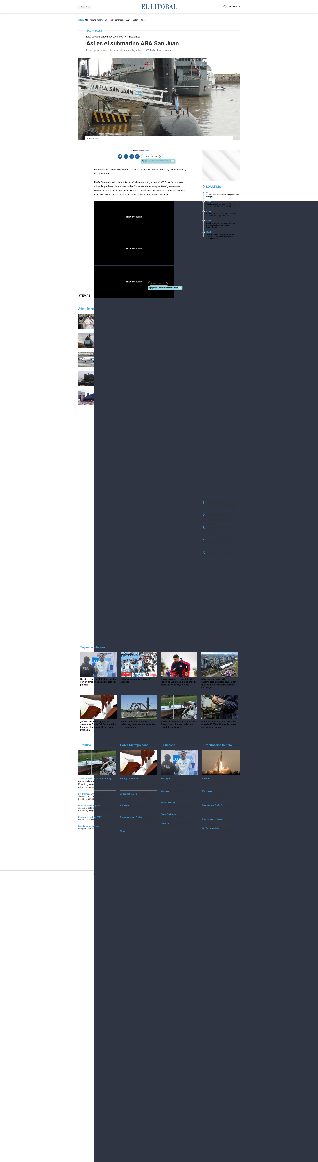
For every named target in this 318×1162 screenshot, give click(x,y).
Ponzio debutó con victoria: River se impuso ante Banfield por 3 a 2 (221, 204)
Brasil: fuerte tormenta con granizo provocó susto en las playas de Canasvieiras (220, 224)
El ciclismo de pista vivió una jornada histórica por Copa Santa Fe (221, 213)
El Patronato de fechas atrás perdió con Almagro (222, 194)
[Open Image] (82, 62)
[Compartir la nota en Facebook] (120, 156)
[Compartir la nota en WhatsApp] (131, 156)
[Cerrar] (172, 161)
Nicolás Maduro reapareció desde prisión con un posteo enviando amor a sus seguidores (222, 235)
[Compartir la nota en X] (126, 156)
